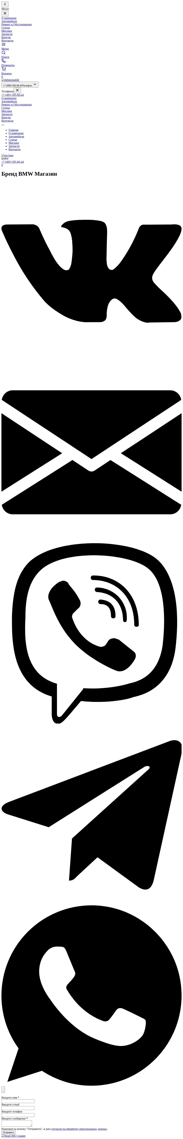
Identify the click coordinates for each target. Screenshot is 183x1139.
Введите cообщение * (14, 1118)
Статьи (5, 27)
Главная (13, 130)
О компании (8, 18)
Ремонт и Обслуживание (16, 24)
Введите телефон (11, 1111)
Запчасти (7, 34)
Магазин (6, 30)
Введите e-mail (10, 1104)
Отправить (8, 1132)
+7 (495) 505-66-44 (17, 85)
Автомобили (9, 21)
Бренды (6, 37)
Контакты (7, 40)
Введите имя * (10, 1097)
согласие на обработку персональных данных (79, 1128)
